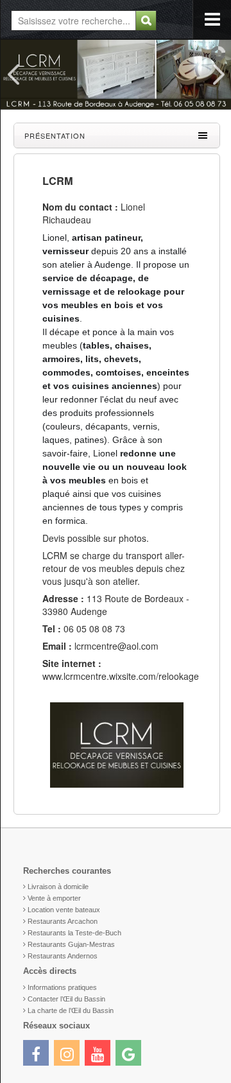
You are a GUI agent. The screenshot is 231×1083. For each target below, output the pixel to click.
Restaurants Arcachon (63, 921)
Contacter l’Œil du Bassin (66, 999)
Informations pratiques (62, 987)
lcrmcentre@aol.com (116, 645)
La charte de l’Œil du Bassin (71, 1010)
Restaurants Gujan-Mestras (71, 944)
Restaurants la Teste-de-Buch (74, 933)
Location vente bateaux (64, 910)
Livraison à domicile (58, 886)
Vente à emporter (54, 898)
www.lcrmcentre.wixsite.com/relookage (120, 676)
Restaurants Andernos (63, 956)
